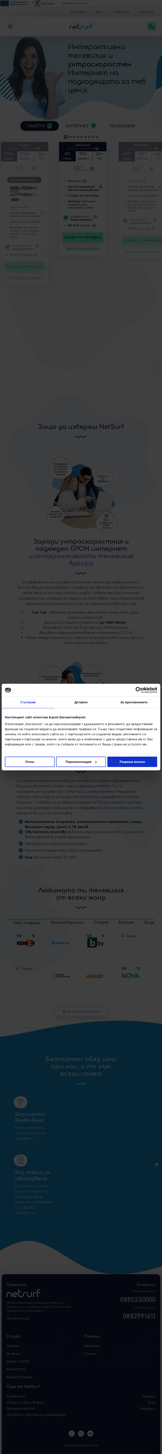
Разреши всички (132, 762)
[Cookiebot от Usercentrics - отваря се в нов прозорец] (138, 690)
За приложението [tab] (134, 702)
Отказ (29, 762)
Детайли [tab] (81, 702)
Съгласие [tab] (28, 702)
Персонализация (79, 762)
